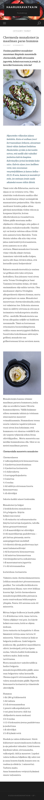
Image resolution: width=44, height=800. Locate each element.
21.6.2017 (7, 45)
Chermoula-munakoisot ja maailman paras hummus (21, 39)
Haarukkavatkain (22, 7)
